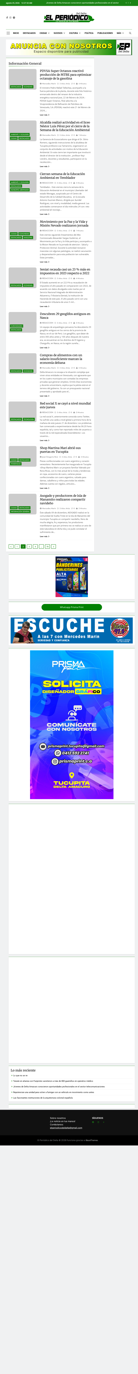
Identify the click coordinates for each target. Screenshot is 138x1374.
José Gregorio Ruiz (50, 456)
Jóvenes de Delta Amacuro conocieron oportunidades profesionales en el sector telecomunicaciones (59, 1086)
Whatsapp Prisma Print (72, 607)
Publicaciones (105, 33)
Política (89, 33)
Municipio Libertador (20, 190)
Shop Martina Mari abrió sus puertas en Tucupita (60, 450)
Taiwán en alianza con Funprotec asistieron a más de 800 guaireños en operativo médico (53, 1081)
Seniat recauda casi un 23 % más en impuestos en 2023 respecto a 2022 (65, 271)
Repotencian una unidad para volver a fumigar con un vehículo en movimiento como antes (84, 3)
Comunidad (24, 234)
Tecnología (29, 419)
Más (119, 33)
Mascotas (28, 237)
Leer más (43, 114)
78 (47, 546)
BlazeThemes (92, 1140)
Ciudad (43, 33)
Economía (28, 87)
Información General (20, 511)
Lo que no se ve (20, 1075)
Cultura (73, 33)
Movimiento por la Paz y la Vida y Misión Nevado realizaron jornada (64, 223)
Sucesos (58, 33)
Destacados (29, 33)
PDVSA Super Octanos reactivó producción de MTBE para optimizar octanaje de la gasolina (66, 74)
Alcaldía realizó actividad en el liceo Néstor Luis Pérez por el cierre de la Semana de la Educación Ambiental (65, 126)
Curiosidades (16, 326)
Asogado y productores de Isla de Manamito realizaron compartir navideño (63, 499)
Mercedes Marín (49, 83)
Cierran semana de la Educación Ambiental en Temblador (62, 176)
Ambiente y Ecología (20, 134)
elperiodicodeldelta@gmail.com (66, 1127)
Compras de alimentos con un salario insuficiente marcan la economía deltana (61, 359)
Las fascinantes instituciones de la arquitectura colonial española (43, 1098)
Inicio (16, 33)
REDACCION (47, 182)
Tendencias (16, 464)
